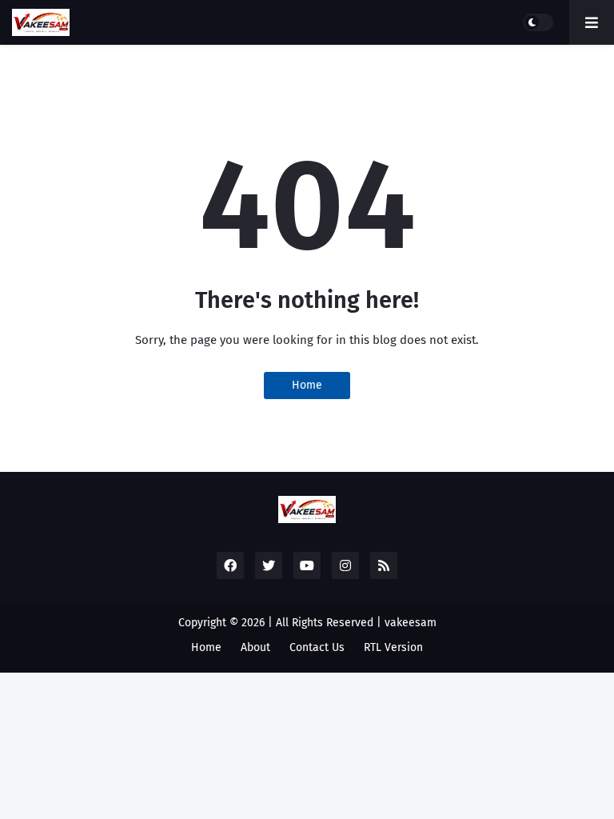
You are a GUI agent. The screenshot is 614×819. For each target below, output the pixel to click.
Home (307, 385)
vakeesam (411, 622)
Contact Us (317, 647)
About (255, 647)
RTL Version (393, 647)
